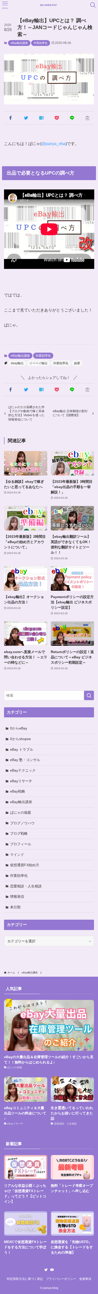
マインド (17, 855)
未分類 (15, 907)
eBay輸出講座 (19, 42)
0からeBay (18, 728)
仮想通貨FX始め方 (24, 865)
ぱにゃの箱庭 (20, 812)
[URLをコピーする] (87, 118)
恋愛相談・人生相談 (26, 886)
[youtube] (52, 1270)
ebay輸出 (17, 363)
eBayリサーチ (21, 781)
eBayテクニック (23, 770)
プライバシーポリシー (61, 1278)
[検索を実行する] (89, 695)
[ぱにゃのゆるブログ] (49, 5)
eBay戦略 (17, 791)
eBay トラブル (21, 749)
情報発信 (17, 896)
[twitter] (46, 1270)
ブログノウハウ (22, 823)
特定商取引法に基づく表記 (25, 1278)
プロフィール (20, 844)
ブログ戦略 (19, 833)
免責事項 (85, 1278)
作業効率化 (40, 42)
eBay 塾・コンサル (25, 760)
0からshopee (20, 739)
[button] (10, 118)
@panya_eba (53, 144)
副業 (77, 363)
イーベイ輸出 (38, 363)
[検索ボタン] (93, 5)
